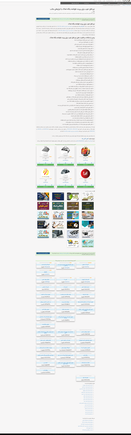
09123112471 (85, 182)
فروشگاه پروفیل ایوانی (65, 348)
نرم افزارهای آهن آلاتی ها (89, 414)
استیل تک (65, 287)
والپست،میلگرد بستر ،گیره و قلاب (45, 348)
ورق (109, 3)
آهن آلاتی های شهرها (75, 3)
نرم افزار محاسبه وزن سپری (89, 405)
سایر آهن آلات (86, 3)
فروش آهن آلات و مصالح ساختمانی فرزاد (85, 302)
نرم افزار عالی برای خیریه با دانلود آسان (87, 424)
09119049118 (85, 160)
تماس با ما (95, 0)
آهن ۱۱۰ (65, 279)
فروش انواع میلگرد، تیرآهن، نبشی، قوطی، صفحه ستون (65, 363)
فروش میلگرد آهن (45, 309)
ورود (115, 0)
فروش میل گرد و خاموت (45, 294)
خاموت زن (45, 363)
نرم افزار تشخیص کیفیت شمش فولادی (87, 392)
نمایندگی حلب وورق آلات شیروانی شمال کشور (65, 332)
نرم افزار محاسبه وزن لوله (89, 410)
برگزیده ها (99, 0)
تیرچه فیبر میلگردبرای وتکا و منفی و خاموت (45, 355)
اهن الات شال (85, 377)
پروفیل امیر (45, 370)
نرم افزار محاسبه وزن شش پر (88, 406)
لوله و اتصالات (97, 3)
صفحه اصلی (119, 0)
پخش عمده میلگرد (65, 309)
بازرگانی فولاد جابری (45, 279)
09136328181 (46, 129)
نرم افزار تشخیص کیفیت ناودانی (88, 399)
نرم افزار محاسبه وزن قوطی (89, 408)
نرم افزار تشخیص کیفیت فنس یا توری (87, 394)
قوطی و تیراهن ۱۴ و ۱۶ (85, 348)
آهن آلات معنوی (85, 264)
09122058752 (45, 160)
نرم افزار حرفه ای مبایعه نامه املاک (87, 422)
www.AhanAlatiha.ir (81, 141)
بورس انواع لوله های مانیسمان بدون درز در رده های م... (65, 265)
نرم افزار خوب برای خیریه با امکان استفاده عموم (85, 426)
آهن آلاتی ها (128, 3)
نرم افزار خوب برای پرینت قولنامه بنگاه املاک (64, 26)
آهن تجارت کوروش (85, 279)
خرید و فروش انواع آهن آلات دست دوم (65, 355)
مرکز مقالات (124, 5)
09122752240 (65, 160)
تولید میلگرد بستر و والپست (65, 294)
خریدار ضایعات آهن (85, 287)
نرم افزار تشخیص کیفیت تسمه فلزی (87, 387)
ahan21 (45, 272)
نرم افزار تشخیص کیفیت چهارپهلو (88, 390)
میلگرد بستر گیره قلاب (85, 363)
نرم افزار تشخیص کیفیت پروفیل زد (88, 385)
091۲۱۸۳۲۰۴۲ (45, 182)
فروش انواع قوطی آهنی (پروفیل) (85, 340)
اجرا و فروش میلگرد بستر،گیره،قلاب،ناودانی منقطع (45, 332)
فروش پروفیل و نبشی (85, 332)
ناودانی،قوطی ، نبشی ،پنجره (45, 340)
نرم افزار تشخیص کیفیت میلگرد (88, 397)
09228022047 (75, 129)
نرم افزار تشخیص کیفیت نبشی (88, 401)
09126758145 (65, 182)
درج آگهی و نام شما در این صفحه (64, 19)
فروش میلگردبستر (45, 324)
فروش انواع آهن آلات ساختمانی (46, 317)
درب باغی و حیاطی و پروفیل (45, 302)
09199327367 (92, 131)
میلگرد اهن (85, 355)
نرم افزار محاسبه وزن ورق (89, 412)
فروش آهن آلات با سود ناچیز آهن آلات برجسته (65, 317)
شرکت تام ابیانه (85, 294)
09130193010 (39, 129)
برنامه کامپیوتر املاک (89, 428)
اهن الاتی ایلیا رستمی (46, 264)
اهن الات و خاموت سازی (65, 340)
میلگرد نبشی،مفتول (120, 3)
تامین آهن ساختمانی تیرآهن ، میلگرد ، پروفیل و (85, 310)
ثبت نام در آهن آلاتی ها (109, 0)
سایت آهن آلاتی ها (68, 434)
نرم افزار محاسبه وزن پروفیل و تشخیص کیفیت (86, 403)
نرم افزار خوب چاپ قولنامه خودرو (88, 420)
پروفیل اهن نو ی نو (65, 302)
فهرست (104, 0)
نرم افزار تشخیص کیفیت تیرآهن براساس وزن (86, 388)
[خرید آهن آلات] (91, 163)
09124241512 (47, 282)
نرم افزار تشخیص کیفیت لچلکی (88, 396)
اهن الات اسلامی (45, 287)
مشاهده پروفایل (85, 164)
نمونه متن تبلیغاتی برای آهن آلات (87, 430)
